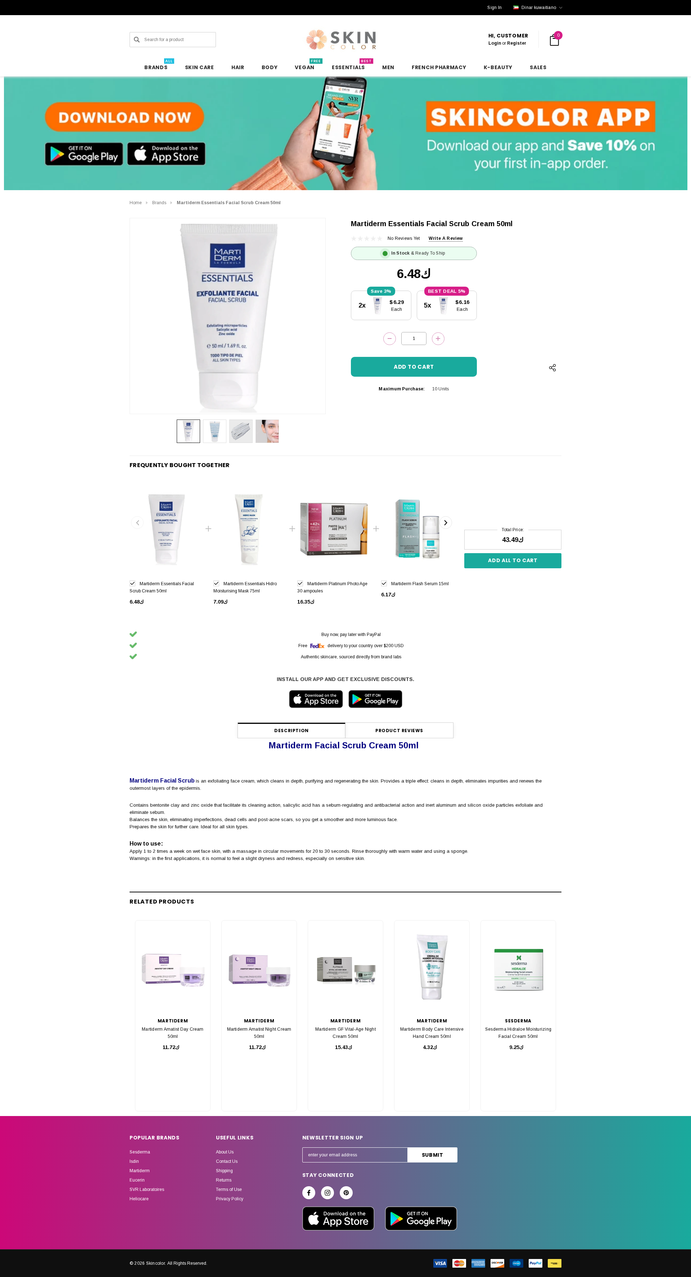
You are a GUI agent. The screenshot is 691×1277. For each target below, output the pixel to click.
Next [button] (445, 522)
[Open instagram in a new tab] (327, 1192)
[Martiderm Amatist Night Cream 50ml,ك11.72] (259, 967)
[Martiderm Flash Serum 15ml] (417, 529)
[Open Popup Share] (552, 368)
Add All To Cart (513, 560)
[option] (166, 547)
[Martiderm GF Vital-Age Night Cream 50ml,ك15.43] (345, 967)
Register (516, 43)
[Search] (137, 39)
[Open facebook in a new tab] (308, 1192)
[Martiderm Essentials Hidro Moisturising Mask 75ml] (249, 529)
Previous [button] (137, 522)
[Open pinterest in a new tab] (346, 1192)
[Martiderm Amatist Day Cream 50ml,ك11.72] (173, 967)
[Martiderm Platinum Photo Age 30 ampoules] (333, 529)
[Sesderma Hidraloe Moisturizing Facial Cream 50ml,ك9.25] (518, 967)
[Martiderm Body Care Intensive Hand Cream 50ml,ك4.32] (432, 967)
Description (291, 730)
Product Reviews (399, 730)
